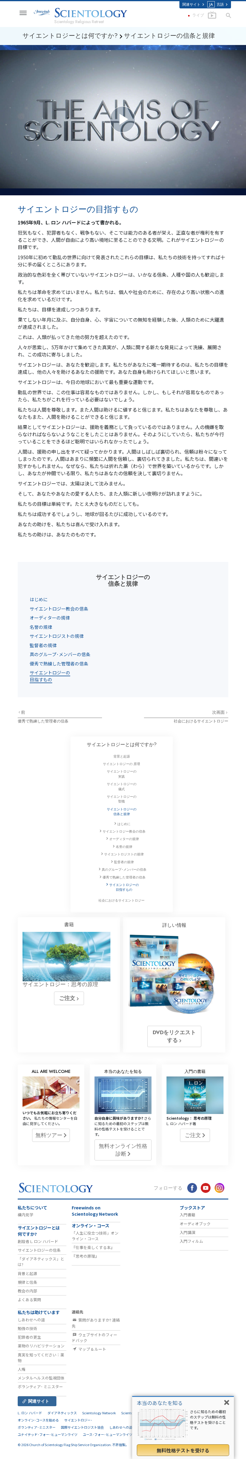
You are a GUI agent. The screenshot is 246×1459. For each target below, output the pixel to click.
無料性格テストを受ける (183, 1450)
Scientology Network (99, 1412)
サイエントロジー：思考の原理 (60, 984)
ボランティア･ (40, 1386)
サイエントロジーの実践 (121, 774)
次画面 (219, 712)
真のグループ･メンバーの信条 (60, 654)
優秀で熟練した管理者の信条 (59, 663)
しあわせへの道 (31, 1319)
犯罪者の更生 (29, 1337)
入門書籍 (187, 1214)
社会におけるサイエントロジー (201, 721)
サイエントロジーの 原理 (121, 763)
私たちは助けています (39, 1312)
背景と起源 (121, 756)
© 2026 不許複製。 (73, 1444)
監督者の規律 (43, 645)
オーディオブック (195, 1223)
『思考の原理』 (85, 1256)
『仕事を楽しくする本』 (93, 1247)
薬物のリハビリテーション (41, 1346)
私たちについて (32, 1207)
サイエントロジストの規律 (57, 636)
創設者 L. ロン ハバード (38, 1241)
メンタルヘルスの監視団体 (41, 1378)
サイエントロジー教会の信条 (59, 608)
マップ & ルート (91, 1349)
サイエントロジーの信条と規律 (121, 811)
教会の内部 (27, 1291)
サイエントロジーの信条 (39, 1250)
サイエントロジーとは (122, 744)
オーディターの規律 (50, 617)
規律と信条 (27, 1282)
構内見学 (25, 1214)
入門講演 (187, 1232)
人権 (22, 1369)
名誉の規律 (41, 627)
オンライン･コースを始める (38, 1420)
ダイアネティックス (62, 1412)
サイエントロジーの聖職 (121, 799)
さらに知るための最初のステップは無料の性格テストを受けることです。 (208, 1419)
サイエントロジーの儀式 (121, 786)
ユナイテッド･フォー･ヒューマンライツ (47, 1434)
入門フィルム (191, 1241)
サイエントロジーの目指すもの (50, 676)
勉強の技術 (27, 1328)
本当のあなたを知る (160, 1402)
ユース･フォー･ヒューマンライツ (107, 1434)
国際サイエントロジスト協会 (82, 1427)
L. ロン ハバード (30, 1412)
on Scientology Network (95, 1210)
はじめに (39, 599)
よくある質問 (29, 1299)
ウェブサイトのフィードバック (94, 1337)
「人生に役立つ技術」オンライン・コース (95, 1235)
